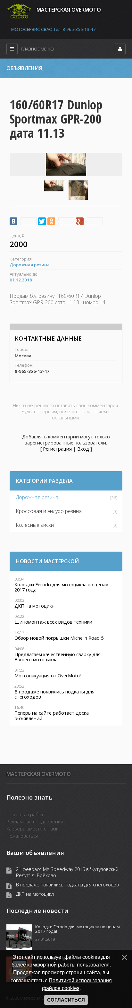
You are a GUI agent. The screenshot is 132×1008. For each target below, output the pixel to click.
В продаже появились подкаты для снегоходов (67, 885)
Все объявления (64, 68)
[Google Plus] (89, 221)
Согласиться (66, 1000)
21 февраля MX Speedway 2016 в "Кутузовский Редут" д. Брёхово (67, 872)
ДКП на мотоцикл (35, 894)
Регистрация (57, 448)
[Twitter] (42, 221)
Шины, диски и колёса (107, 68)
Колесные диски (35, 524)
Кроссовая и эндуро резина (49, 511)
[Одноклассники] (60, 221)
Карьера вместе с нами (32, 828)
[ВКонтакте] (23, 221)
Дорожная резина (30, 265)
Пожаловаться (22, 835)
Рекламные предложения (34, 821)
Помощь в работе (26, 814)
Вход (83, 448)
